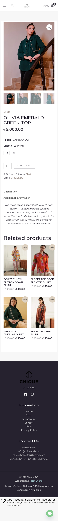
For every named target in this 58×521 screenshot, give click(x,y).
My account (29, 419)
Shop (29, 415)
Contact (29, 422)
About (29, 426)
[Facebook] (25, 394)
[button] (12, 6)
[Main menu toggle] (4, 6)
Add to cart (24, 166)
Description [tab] (10, 191)
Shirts (7, 111)
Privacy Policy (29, 430)
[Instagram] (32, 394)
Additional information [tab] (17, 197)
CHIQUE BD (17, 178)
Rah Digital (37, 480)
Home (29, 411)
